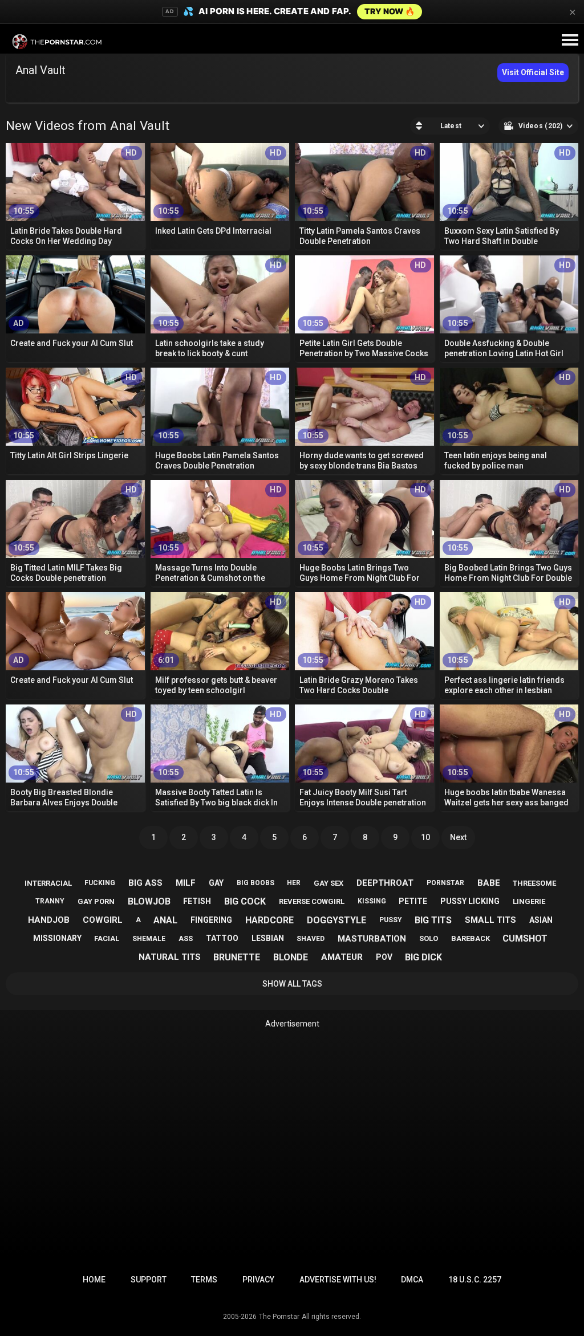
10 (425, 837)
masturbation (372, 939)
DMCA (412, 1279)
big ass (145, 883)
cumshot (525, 938)
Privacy (258, 1279)
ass (186, 938)
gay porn (96, 901)
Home (94, 1279)
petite (413, 901)
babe (488, 883)
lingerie (529, 901)
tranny (49, 901)
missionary (57, 938)
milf (186, 883)
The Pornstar (279, 1317)
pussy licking (470, 901)
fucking (99, 883)
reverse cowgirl (311, 901)
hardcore (269, 920)
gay (216, 882)
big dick (423, 957)
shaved (311, 939)
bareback (470, 938)
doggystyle (336, 920)
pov (384, 957)
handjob (49, 920)
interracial (48, 883)
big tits (433, 920)
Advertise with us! (337, 1279)
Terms (204, 1279)
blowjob (149, 901)
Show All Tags (292, 983)
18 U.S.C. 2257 (474, 1279)
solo (428, 938)
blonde (290, 957)
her (294, 883)
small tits (490, 920)
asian (541, 919)
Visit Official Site (533, 72)
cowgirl (103, 920)
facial (106, 938)
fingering (211, 919)
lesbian (268, 938)
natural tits (170, 957)
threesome (534, 883)
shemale (148, 939)
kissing (372, 901)
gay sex (328, 883)
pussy (390, 920)
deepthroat (384, 883)
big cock (245, 901)
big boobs (255, 883)
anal (165, 920)
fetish (197, 901)
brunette (236, 957)
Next (458, 837)
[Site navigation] (569, 40)
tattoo (222, 938)
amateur (342, 957)
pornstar (445, 883)
